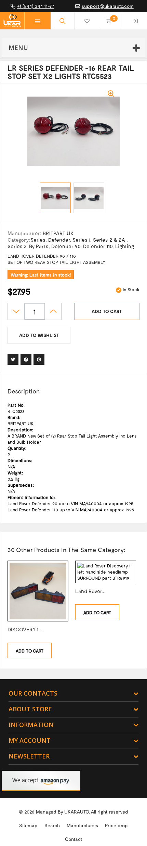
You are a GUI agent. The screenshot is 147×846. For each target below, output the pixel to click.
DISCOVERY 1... (25, 629)
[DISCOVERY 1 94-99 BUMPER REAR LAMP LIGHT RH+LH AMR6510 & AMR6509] (38, 591)
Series (37, 240)
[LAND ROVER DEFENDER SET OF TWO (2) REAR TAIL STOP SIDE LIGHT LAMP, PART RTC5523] (55, 198)
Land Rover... (90, 591)
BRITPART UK (58, 233)
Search (52, 825)
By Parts (39, 246)
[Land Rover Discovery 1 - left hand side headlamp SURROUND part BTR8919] (105, 572)
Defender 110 (97, 246)
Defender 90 (65, 246)
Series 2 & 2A (109, 240)
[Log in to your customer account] (135, 20)
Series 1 (81, 240)
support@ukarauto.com (108, 6)
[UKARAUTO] (12, 20)
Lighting (124, 246)
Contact (73, 839)
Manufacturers (82, 825)
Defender (59, 240)
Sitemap (28, 825)
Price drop (116, 825)
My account (30, 740)
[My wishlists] (87, 20)
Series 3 (17, 246)
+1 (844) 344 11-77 (35, 6)
